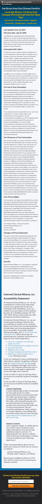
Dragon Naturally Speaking (21, 363)
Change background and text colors (22, 352)
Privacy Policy (34, 494)
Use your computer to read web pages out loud (20, 342)
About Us (6, 494)
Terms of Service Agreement (19, 494)
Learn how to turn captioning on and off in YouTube (21, 416)
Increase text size (15, 348)
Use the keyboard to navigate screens (23, 345)
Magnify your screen (16, 350)
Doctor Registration (29, 496)
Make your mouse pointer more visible (20, 355)
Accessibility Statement (14, 496)
